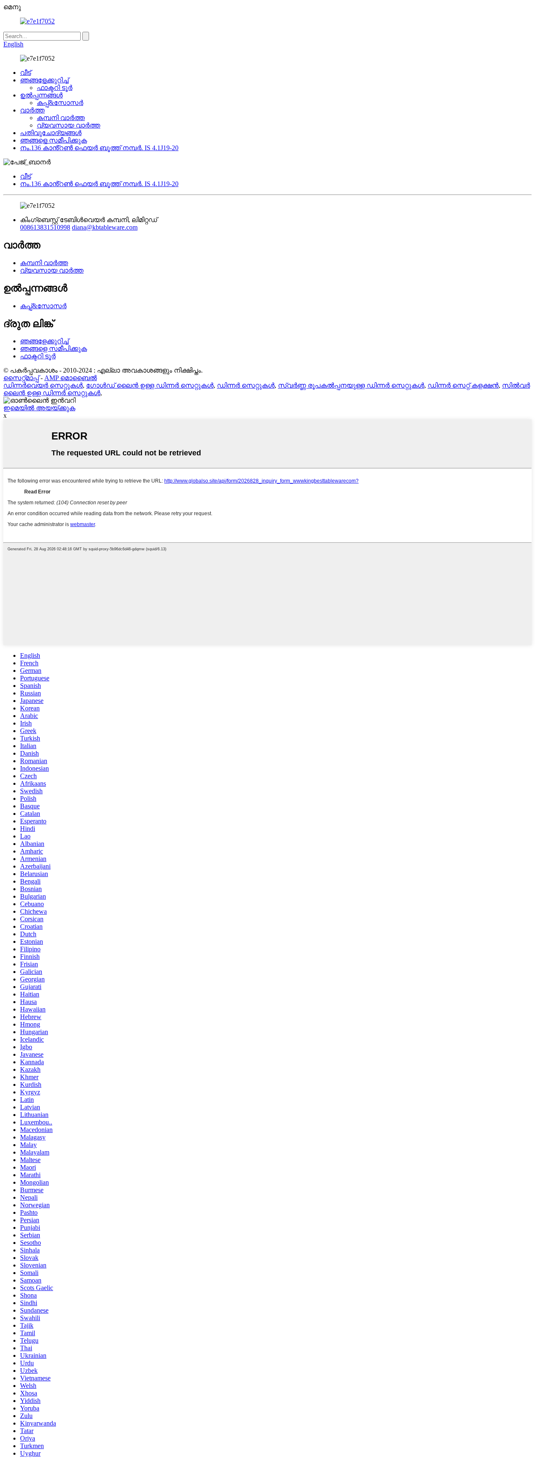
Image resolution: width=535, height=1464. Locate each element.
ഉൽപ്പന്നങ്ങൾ (41, 95)
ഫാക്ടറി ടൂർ (54, 87)
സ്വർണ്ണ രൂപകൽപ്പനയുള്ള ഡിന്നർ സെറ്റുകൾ (351, 385)
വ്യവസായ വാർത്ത (68, 125)
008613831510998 (45, 227)
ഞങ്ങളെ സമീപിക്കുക (53, 140)
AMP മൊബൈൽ (70, 377)
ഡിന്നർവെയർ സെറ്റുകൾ (43, 385)
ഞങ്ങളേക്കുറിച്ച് (44, 80)
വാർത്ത (32, 110)
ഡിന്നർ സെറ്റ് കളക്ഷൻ (463, 385)
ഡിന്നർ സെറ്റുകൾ (246, 385)
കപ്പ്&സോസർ (60, 102)
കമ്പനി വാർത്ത (61, 117)
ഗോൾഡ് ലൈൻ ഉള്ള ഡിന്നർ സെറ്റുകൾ (150, 385)
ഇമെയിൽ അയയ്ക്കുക (39, 407)
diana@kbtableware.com (105, 227)
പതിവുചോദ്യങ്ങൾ (51, 132)
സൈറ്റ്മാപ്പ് (21, 377)
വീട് (25, 72)
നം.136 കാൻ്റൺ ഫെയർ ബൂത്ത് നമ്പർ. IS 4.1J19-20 (99, 147)
